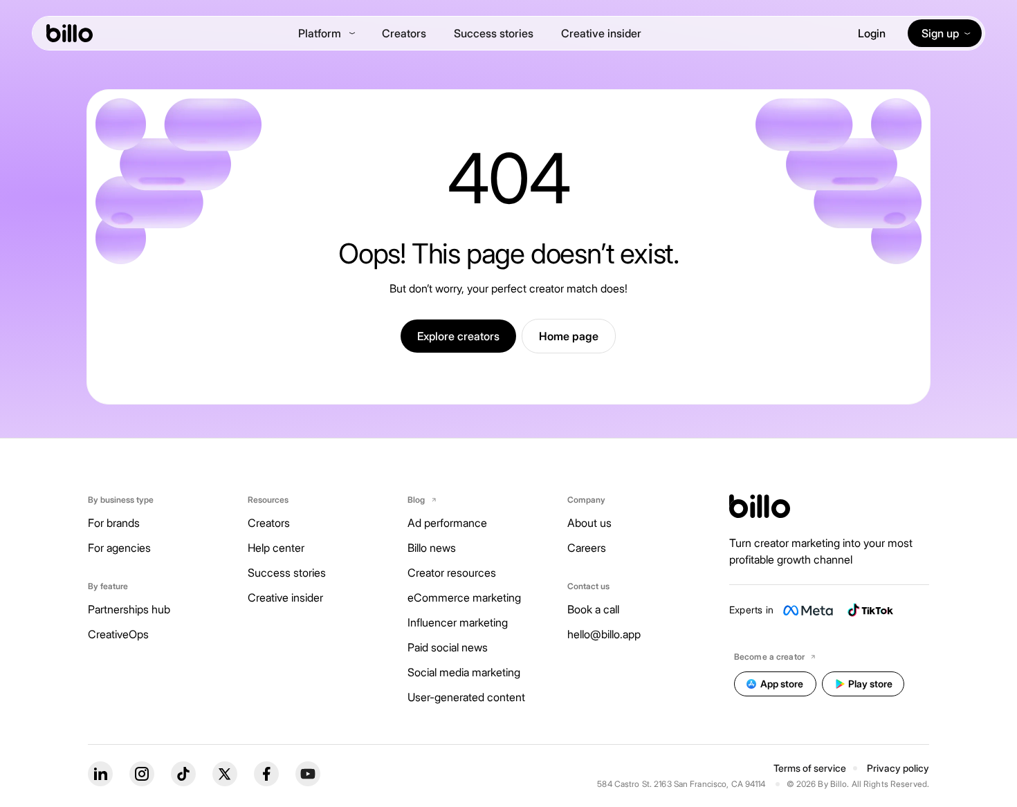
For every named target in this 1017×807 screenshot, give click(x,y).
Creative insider (601, 33)
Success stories (493, 33)
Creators (404, 33)
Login (872, 33)
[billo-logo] (69, 33)
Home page (568, 336)
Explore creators (458, 336)
